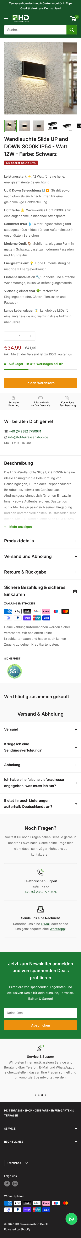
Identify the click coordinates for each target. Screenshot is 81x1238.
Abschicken (40, 1025)
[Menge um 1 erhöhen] (30, 336)
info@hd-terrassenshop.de (28, 437)
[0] (73, 18)
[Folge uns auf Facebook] (7, 1183)
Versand (11, 729)
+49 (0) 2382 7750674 (25, 431)
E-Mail (45, 924)
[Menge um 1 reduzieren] (8, 336)
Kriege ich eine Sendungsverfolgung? (23, 747)
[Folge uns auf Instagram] (15, 1183)
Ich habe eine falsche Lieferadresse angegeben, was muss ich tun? (34, 782)
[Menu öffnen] (6, 18)
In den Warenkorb (41, 383)
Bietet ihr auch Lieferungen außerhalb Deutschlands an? (28, 803)
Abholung (12, 765)
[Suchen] (71, 29)
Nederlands (13, 1162)
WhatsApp (57, 929)
